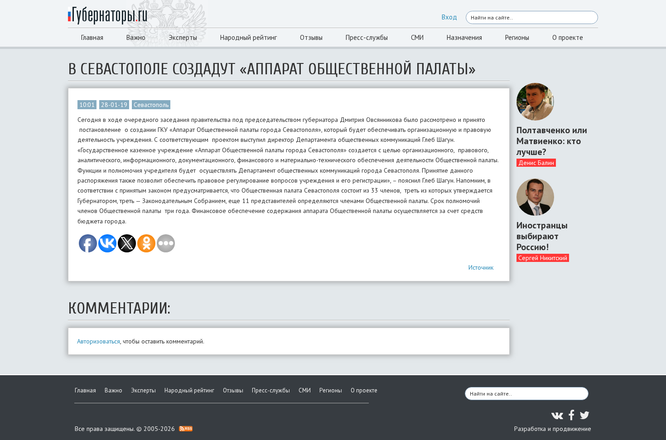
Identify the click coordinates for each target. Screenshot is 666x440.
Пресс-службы (367, 37)
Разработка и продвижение (552, 429)
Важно (135, 37)
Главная (92, 37)
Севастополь (151, 105)
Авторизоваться (98, 341)
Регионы (517, 37)
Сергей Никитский (542, 258)
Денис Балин (536, 163)
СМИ (417, 37)
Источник (480, 267)
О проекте (567, 37)
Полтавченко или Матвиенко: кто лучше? (551, 141)
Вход (449, 17)
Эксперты (183, 37)
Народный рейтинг (248, 37)
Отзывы (311, 37)
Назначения (464, 37)
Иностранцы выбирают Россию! (542, 236)
